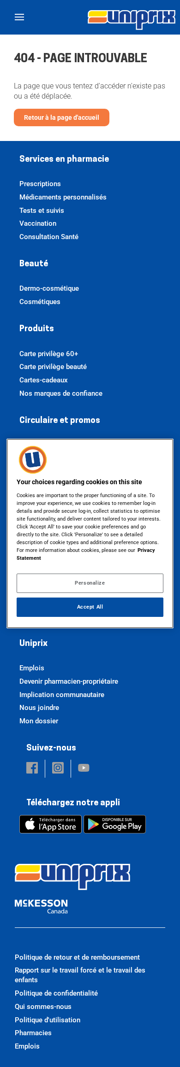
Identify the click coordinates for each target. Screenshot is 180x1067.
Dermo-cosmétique (49, 288)
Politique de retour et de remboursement (77, 957)
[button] (32, 769)
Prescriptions (40, 184)
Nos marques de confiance (60, 393)
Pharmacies (33, 1033)
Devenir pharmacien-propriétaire (68, 681)
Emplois (31, 668)
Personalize (90, 583)
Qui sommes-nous (43, 1007)
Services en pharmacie (64, 160)
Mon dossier (38, 721)
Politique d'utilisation (47, 1020)
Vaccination (37, 223)
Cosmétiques (39, 302)
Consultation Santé (48, 237)
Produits (36, 329)
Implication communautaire (61, 695)
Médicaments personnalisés (63, 197)
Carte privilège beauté (53, 367)
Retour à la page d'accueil (61, 117)
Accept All (90, 607)
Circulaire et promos (59, 421)
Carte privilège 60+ (48, 354)
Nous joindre (39, 708)
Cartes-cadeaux (43, 380)
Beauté (33, 264)
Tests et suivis (41, 210)
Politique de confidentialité (56, 993)
